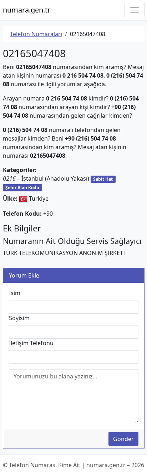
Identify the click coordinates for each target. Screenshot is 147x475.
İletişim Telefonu (31, 343)
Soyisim (19, 318)
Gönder (123, 439)
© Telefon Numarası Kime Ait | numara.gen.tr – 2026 (73, 465)
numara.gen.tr (26, 10)
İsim (14, 293)
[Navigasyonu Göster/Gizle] (135, 10)
